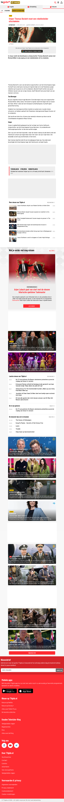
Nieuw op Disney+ (8, 706)
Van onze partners (8, 770)
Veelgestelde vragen (8, 724)
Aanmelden (59, 670)
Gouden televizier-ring (18, 10)
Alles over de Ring (8, 733)
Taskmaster (15, 300)
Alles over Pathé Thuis (9, 709)
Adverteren (5, 767)
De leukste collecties (8, 712)
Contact (4, 760)
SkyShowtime (6, 757)
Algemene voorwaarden (9, 785)
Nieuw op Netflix (7, 703)
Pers (3, 730)
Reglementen (6, 727)
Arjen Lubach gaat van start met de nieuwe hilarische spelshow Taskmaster (32, 291)
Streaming (7, 10)
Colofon (4, 764)
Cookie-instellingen (8, 794)
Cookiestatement (7, 791)
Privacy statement (8, 788)
